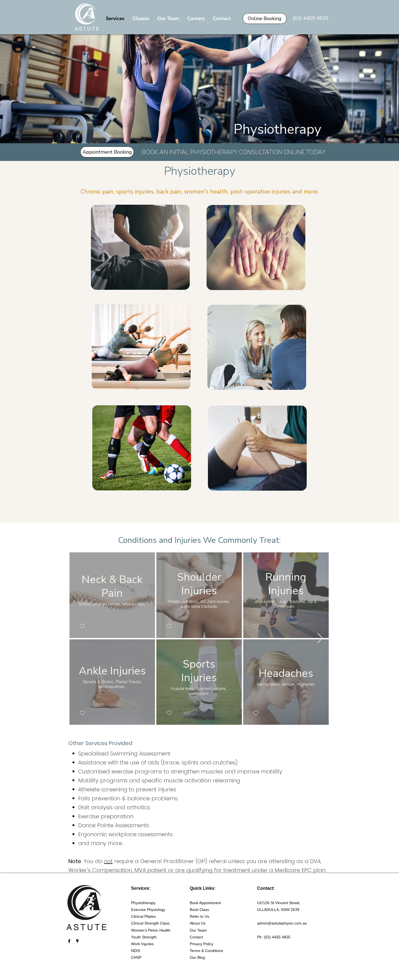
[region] (139, 247)
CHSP (136, 957)
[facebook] (69, 941)
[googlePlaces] (77, 941)
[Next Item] (320, 638)
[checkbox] (82, 626)
